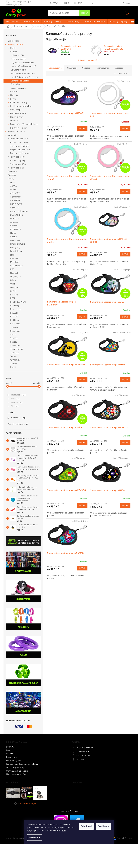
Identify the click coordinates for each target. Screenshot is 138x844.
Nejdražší (86, 68)
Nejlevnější (72, 68)
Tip (14, 406)
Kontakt (78, 3)
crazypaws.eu (82, 759)
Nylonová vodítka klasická (23, 63)
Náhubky (14, 95)
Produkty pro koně (16, 168)
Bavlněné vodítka (18, 70)
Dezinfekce (12, 171)
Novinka (16, 402)
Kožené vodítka (17, 55)
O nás (66, 3)
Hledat (84, 13)
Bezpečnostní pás (19, 88)
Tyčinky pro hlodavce (19, 146)
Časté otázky (12, 757)
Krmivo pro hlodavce (19, 142)
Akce (15, 399)
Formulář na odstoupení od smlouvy (22, 764)
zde (63, 830)
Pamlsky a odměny (18, 102)
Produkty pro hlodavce (18, 139)
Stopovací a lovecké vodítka (23, 73)
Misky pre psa (16, 110)
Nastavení (34, 837)
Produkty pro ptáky (16, 157)
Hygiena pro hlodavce (20, 150)
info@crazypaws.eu (84, 747)
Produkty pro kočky (16, 131)
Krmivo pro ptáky (17, 160)
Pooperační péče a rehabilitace (24, 124)
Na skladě (18, 395)
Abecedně (120, 68)
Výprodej (12, 175)
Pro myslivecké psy (18, 128)
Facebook (74, 811)
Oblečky (14, 121)
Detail (82, 128)
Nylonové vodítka (18, 59)
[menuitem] (12, 21)
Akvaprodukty (14, 135)
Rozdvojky (15, 84)
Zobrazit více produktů (87, 60)
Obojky (13, 48)
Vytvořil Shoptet (125, 838)
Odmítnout (86, 826)
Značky (11, 179)
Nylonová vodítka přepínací (24, 66)
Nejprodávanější (103, 68)
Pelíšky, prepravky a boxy (21, 106)
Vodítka (13, 52)
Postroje (13, 92)
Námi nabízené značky (16, 774)
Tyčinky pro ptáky (18, 164)
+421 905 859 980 (83, 755)
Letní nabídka (13, 41)
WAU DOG (18, 418)
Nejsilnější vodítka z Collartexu (24, 77)
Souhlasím (103, 826)
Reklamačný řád (13, 760)
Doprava (54, 3)
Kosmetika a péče (18, 113)
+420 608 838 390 (83, 751)
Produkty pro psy (15, 44)
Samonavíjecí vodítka (20, 81)
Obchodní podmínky (15, 767)
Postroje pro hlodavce (20, 153)
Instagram (64, 811)
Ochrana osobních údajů (17, 771)
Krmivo (13, 99)
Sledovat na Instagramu (28, 803)
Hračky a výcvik (17, 117)
